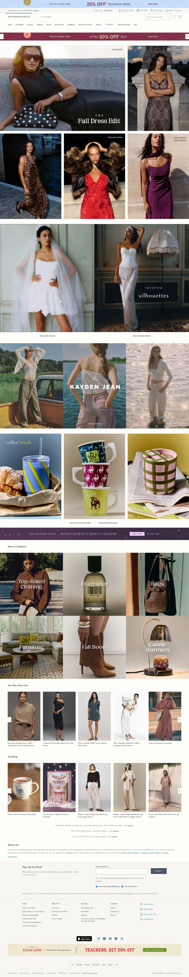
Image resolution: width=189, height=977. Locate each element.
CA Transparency (38, 973)
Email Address (102, 867)
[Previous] (2, 36)
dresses (69, 853)
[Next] (186, 36)
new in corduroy (94, 423)
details (36, 10)
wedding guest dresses (150, 853)
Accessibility (51, 973)
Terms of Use (24, 973)
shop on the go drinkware (80, 523)
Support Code (74, 973)
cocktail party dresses (129, 853)
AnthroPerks (148, 909)
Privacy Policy (128, 893)
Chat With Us (148, 919)
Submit (159, 871)
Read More (12, 857)
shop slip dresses (51, 137)
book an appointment (142, 336)
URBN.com (62, 973)
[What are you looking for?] (168, 17)
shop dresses (117, 49)
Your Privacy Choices (89, 973)
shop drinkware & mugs (108, 523)
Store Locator (148, 904)
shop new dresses (115, 137)
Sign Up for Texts (150, 914)
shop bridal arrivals (47, 336)
